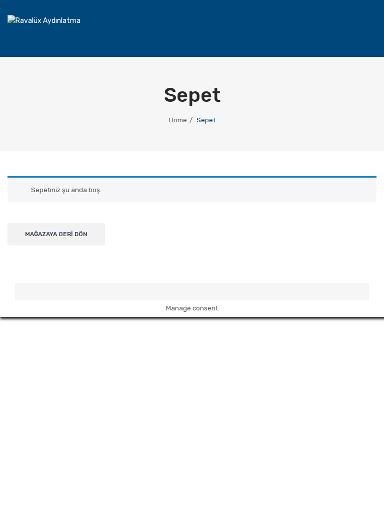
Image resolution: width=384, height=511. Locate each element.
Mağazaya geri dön (56, 234)
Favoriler (326, 33)
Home (178, 120)
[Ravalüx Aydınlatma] (44, 20)
